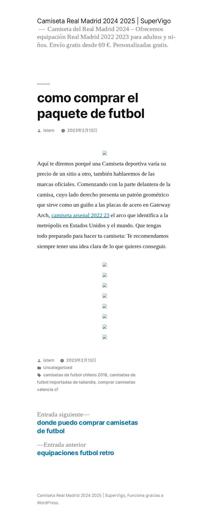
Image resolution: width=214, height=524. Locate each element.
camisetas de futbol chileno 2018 (75, 374)
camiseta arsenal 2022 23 (80, 215)
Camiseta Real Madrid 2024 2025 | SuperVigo (104, 21)
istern (48, 130)
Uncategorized (57, 367)
